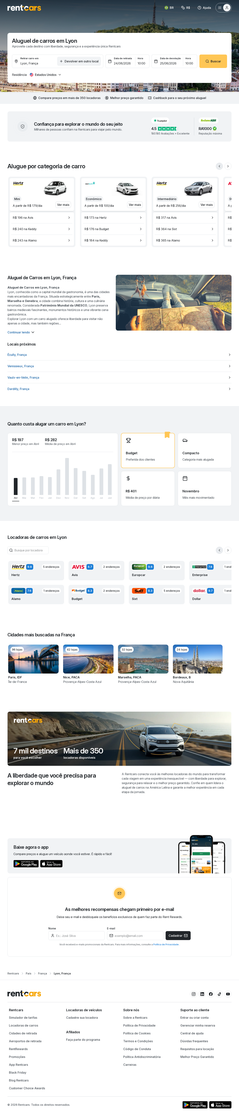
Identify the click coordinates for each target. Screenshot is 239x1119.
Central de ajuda (192, 1033)
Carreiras (129, 1065)
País (28, 973)
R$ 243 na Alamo (25, 240)
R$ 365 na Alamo (168, 240)
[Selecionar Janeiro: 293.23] (50, 486)
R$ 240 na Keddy (25, 229)
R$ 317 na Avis (166, 217)
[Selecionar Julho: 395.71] (101, 481)
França (42, 973)
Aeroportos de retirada (25, 1041)
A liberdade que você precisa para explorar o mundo (51, 779)
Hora (140, 58)
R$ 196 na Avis (23, 217)
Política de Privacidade (166, 944)
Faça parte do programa (83, 1039)
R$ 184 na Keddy (96, 240)
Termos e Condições (138, 1041)
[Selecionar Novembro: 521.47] (67, 476)
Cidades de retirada (23, 1033)
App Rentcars (18, 1065)
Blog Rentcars (19, 1080)
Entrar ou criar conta (194, 1017)
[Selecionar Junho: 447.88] (110, 479)
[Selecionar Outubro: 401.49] (75, 481)
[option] (41, 217)
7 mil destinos (35, 750)
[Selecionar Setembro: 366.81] (84, 483)
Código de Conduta (137, 1049)
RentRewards (18, 1049)
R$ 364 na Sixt (166, 229)
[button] (163, 120)
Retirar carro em (29, 58)
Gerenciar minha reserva (197, 1025)
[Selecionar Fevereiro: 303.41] (41, 485)
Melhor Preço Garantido (197, 1057)
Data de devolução (170, 58)
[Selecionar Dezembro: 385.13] (58, 482)
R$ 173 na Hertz (95, 217)
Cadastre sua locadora (82, 1017)
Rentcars (13, 973)
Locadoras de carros (23, 1025)
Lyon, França (62, 973)
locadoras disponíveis (79, 757)
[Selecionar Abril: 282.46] (16, 486)
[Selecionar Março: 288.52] (33, 486)
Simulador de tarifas (23, 1017)
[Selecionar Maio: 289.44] (24, 486)
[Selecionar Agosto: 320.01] (93, 485)
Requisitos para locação (197, 1049)
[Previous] (219, 166)
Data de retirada (123, 58)
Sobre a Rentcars (135, 1017)
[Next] (228, 166)
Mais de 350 (83, 750)
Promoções (17, 1057)
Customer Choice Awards (27, 1088)
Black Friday (17, 1072)
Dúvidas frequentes (194, 1041)
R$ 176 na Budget (96, 229)
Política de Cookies (136, 1033)
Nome (52, 928)
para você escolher (27, 757)
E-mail (111, 928)
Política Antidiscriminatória (142, 1057)
